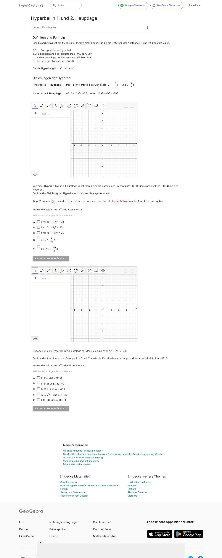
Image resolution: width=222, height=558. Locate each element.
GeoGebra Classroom (168, 5)
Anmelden (194, 5)
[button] (51, 258)
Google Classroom (135, 5)
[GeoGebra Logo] (31, 5)
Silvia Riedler (49, 27)
